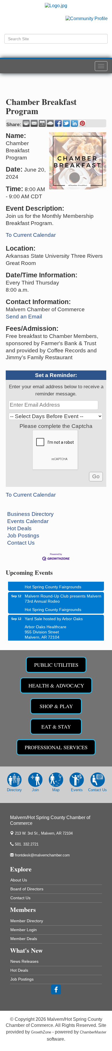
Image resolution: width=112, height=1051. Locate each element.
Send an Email (24, 317)
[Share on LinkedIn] (74, 123)
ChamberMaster (93, 1032)
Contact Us (21, 543)
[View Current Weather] (50, 123)
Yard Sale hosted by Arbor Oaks (54, 616)
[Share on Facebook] (58, 123)
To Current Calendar (31, 235)
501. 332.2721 (26, 844)
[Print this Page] (26, 123)
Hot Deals (19, 528)
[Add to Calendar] (42, 123)
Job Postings (23, 536)
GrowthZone (41, 1032)
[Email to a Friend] (34, 123)
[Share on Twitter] (66, 123)
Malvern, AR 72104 (44, 833)
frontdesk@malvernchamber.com (42, 855)
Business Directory (30, 514)
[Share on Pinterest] (82, 123)
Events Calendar (28, 521)
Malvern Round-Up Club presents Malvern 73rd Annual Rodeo (63, 596)
